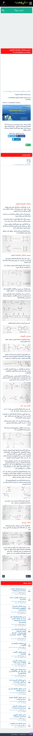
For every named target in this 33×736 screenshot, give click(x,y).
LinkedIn (18, 139)
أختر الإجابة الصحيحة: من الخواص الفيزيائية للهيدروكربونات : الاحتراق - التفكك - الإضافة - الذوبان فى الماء (18, 632)
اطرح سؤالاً (19, 10)
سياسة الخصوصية (23, 734)
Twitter (13, 136)
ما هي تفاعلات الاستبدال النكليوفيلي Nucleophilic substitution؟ (19, 608)
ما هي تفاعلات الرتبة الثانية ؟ (18, 723)
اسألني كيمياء (20, 648)
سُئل (30, 91)
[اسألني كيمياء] (21, 2)
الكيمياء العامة (12, 692)
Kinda (18, 613)
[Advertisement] (16, 30)
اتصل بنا (29, 734)
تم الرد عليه (29, 164)
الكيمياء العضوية (15, 91)
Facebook (22, 136)
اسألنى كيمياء (17, 594)
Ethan (18, 639)
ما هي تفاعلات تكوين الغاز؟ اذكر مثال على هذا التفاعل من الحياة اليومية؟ (17, 671)
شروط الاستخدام (14, 734)
